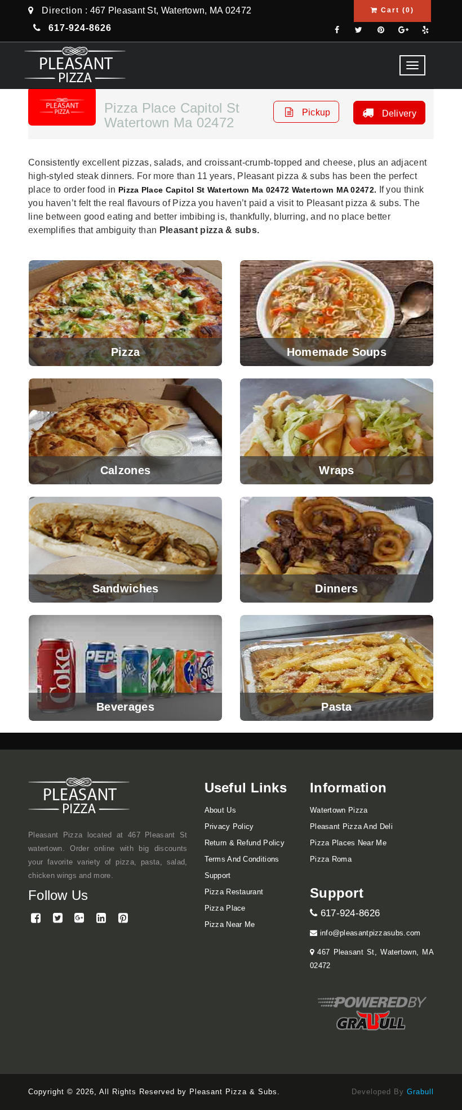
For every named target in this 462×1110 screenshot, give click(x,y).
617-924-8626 (348, 913)
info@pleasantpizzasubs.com (368, 933)
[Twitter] (359, 31)
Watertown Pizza (339, 810)
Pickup (314, 112)
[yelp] (425, 31)
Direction (62, 10)
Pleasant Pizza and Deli (351, 826)
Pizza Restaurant (234, 892)
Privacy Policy (229, 826)
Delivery (397, 113)
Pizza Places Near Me (348, 843)
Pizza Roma (331, 859)
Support (218, 875)
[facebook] (337, 31)
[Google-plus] (403, 31)
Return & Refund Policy (245, 843)
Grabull (420, 1091)
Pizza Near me (230, 924)
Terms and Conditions (242, 859)
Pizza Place (225, 908)
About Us (220, 810)
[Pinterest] (381, 31)
